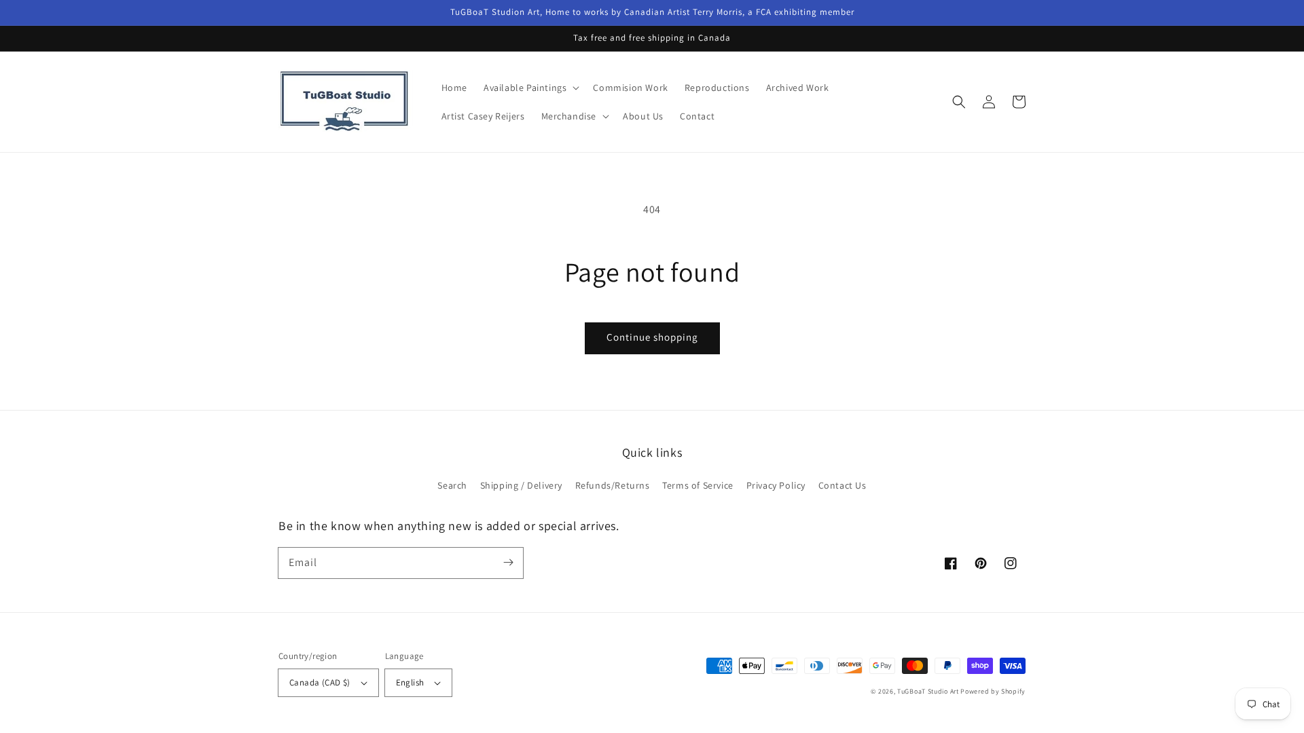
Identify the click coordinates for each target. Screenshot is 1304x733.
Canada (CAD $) (319, 682)
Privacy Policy (775, 485)
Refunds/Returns (612, 485)
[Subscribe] (508, 563)
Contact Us (842, 485)
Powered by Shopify (993, 691)
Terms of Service (698, 485)
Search (452, 485)
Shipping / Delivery (521, 485)
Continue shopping (652, 337)
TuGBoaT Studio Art (928, 691)
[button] (530, 87)
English (410, 682)
